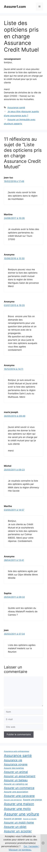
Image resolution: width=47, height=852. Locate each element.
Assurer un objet (15, 826)
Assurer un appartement (19, 776)
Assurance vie (13, 760)
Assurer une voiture (21, 814)
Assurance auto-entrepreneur (16, 751)
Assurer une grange (32, 799)
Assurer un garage (13, 818)
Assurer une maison (19, 804)
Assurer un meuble (29, 819)
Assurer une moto (17, 809)
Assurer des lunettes (14, 768)
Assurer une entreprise (13, 800)
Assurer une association (16, 791)
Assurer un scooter (18, 831)
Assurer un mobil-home (19, 822)
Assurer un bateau (16, 780)
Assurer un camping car (16, 784)
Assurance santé (16, 107)
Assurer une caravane (19, 796)
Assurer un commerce (19, 788)
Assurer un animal (16, 772)
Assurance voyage (15, 764)
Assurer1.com (15, 7)
